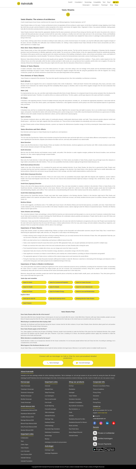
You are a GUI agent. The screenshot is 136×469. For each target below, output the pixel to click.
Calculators (95, 5)
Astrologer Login (49, 450)
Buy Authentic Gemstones (76, 405)
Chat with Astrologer (50, 409)
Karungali (71, 392)
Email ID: (99, 417)
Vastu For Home (27, 282)
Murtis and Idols (73, 425)
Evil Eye (71, 386)
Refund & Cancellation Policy (101, 386)
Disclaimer (96, 395)
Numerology (88, 2)
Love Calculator (25, 451)
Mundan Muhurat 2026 (27, 430)
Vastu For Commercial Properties (59, 282)
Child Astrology (49, 425)
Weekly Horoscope (26, 395)
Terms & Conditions (98, 389)
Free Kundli (48, 402)
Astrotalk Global (73, 435)
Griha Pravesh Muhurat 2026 (29, 426)
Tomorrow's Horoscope (27, 392)
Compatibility (97, 2)
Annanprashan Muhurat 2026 (29, 410)
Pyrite (70, 412)
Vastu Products (27, 303)
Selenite (71, 415)
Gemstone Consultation (75, 402)
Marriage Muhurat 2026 (27, 420)
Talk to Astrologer (49, 412)
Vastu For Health (27, 287)
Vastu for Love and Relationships (85, 291)
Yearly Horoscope (26, 402)
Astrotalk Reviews (50, 415)
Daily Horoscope (25, 386)
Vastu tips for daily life (29, 298)
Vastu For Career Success (83, 282)
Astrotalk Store (49, 389)
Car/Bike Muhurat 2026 (27, 417)
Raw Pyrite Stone (74, 429)
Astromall (47, 386)
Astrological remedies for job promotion (56, 442)
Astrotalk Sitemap (26, 457)
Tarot (104, 2)
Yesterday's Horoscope (27, 389)
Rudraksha (72, 389)
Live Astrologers (49, 395)
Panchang (104, 5)
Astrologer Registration (51, 453)
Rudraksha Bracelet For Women (78, 422)
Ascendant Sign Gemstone (52, 429)
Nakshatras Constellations (52, 432)
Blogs (116, 5)
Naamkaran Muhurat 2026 (28, 413)
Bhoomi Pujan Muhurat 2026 (29, 423)
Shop (111, 5)
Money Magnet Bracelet (75, 432)
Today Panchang (49, 392)
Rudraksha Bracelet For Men (77, 419)
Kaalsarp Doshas (50, 422)
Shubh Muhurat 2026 (28, 406)
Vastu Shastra (25, 447)
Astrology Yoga (49, 419)
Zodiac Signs (24, 444)
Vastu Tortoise (73, 395)
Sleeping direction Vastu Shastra (85, 298)
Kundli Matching (49, 405)
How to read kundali (50, 399)
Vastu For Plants (27, 291)
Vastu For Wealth (54, 287)
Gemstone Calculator (75, 399)
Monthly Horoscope (26, 399)
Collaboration (24, 438)
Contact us (96, 406)
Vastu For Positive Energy (57, 291)
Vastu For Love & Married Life (84, 287)
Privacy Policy (97, 392)
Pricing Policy (97, 402)
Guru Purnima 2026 (26, 454)
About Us (95, 399)
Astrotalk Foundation (26, 461)
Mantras (47, 439)
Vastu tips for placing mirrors (57, 298)
